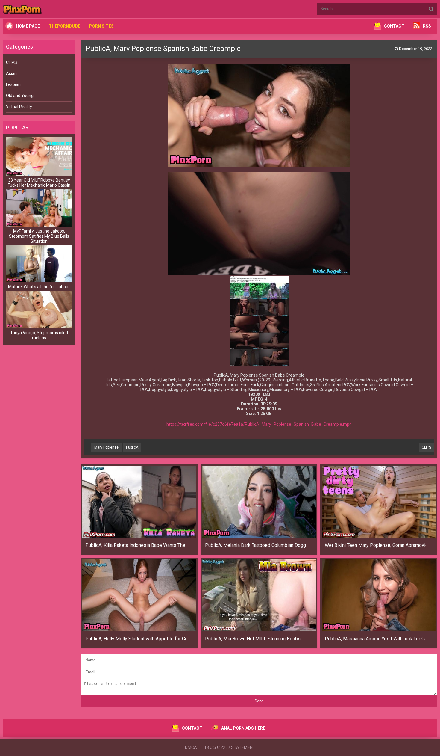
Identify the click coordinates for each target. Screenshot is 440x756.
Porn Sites (101, 26)
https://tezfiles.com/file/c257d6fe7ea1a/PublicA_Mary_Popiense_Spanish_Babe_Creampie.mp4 (259, 424)
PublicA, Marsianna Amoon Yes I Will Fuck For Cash (375, 639)
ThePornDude (64, 26)
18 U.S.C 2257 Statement (229, 747)
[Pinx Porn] (39, 9)
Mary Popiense (106, 447)
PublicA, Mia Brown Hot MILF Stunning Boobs (253, 639)
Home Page (28, 26)
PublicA (132, 447)
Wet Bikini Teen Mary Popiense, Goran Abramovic (375, 545)
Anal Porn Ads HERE (243, 728)
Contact (394, 26)
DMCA (191, 747)
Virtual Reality (19, 106)
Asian (11, 73)
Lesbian (13, 84)
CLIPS (11, 62)
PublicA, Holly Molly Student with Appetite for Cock (135, 639)
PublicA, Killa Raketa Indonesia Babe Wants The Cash (135, 545)
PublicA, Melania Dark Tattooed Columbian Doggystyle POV (255, 545)
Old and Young (20, 95)
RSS (427, 26)
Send (258, 701)
